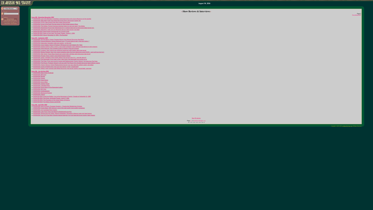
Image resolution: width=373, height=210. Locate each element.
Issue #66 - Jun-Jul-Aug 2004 (40, 71)
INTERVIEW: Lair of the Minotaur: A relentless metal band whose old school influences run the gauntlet (62, 19)
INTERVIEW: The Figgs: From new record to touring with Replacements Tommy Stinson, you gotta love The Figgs (65, 61)
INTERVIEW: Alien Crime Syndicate (43, 73)
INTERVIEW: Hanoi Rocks (40, 80)
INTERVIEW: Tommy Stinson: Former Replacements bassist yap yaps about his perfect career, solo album (63, 65)
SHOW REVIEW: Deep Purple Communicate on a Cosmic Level (51, 31)
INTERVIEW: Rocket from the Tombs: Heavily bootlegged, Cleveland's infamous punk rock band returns (62, 113)
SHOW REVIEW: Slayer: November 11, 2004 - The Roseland (50, 35)
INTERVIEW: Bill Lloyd (39, 74)
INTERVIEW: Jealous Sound (41, 83)
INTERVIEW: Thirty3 (39, 94)
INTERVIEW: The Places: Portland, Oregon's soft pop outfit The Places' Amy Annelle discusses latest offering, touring (66, 63)
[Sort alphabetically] (356, 14)
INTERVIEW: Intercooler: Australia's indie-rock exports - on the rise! (52, 43)
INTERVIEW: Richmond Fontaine (42, 93)
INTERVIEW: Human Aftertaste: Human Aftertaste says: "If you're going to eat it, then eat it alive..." (61, 41)
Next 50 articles (196, 118)
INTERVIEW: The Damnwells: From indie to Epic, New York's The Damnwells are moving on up (60, 59)
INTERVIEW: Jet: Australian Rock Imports (45, 110)
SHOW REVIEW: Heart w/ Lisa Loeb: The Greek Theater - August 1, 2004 (54, 33)
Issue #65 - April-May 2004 (39, 104)
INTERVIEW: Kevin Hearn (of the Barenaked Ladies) (48, 87)
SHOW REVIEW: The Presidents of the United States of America (51, 100)
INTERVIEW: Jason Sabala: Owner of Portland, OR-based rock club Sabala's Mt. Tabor (57, 45)
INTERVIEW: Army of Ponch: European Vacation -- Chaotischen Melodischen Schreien (57, 106)
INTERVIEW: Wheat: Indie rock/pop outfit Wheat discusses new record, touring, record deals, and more (62, 68)
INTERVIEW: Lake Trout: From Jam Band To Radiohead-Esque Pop (52, 111)
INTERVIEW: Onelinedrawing (41, 91)
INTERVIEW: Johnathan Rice (41, 85)
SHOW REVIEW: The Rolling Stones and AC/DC (47, 102)
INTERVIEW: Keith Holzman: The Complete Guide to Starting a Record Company (56, 48)
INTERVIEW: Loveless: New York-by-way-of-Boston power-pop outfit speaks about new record (59, 50)
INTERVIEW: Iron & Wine (40, 82)
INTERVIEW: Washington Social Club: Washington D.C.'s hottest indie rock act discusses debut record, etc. (63, 28)
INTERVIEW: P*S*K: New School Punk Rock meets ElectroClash (51, 22)
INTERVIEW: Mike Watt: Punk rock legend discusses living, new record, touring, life (57, 20)
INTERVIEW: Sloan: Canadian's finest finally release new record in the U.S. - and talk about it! (59, 57)
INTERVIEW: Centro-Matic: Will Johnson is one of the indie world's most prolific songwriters (59, 108)
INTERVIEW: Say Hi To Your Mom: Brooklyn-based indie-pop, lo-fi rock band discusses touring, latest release (64, 115)
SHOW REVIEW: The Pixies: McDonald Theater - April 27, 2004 (51, 98)
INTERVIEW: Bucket (39, 76)
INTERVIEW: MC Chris (39, 89)
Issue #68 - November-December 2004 (42, 17)
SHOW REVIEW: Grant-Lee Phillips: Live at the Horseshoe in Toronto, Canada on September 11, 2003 (62, 96)
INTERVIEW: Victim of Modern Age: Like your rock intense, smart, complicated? (56, 66)
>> (205, 120)
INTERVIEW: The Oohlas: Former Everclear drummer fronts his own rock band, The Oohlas (59, 26)
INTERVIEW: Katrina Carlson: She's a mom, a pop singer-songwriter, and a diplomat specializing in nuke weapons (65, 46)
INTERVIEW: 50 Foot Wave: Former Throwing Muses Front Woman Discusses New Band (58, 39)
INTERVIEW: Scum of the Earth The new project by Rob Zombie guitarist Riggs (55, 24)
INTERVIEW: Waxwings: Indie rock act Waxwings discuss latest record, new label (56, 29)
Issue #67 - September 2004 (39, 38)
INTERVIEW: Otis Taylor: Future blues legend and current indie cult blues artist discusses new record (61, 54)
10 (201, 120)
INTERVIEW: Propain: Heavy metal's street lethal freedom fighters (52, 56)
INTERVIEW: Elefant (39, 78)
